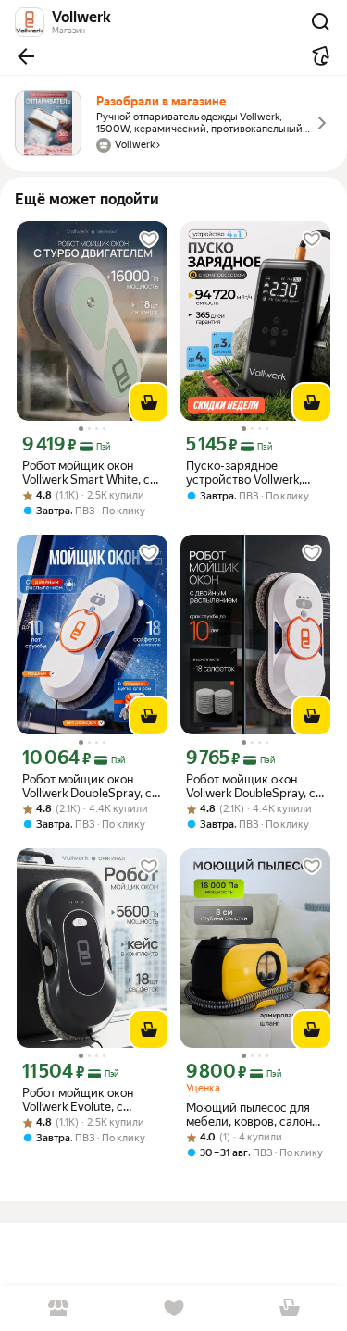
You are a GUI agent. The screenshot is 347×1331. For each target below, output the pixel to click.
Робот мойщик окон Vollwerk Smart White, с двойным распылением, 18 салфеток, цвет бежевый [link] (88, 473)
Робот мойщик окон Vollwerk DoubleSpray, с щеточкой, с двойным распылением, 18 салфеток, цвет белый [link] (87, 786)
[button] (26, 56)
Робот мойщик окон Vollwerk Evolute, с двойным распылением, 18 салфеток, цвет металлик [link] (88, 1100)
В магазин (58, 1308)
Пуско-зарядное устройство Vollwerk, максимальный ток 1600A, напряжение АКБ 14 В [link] (255, 473)
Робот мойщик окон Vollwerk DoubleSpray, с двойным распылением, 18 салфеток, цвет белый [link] (255, 786)
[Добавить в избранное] (149, 239)
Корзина (289, 1308)
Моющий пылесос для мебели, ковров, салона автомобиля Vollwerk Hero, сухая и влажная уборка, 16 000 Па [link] (252, 1114)
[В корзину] (149, 402)
